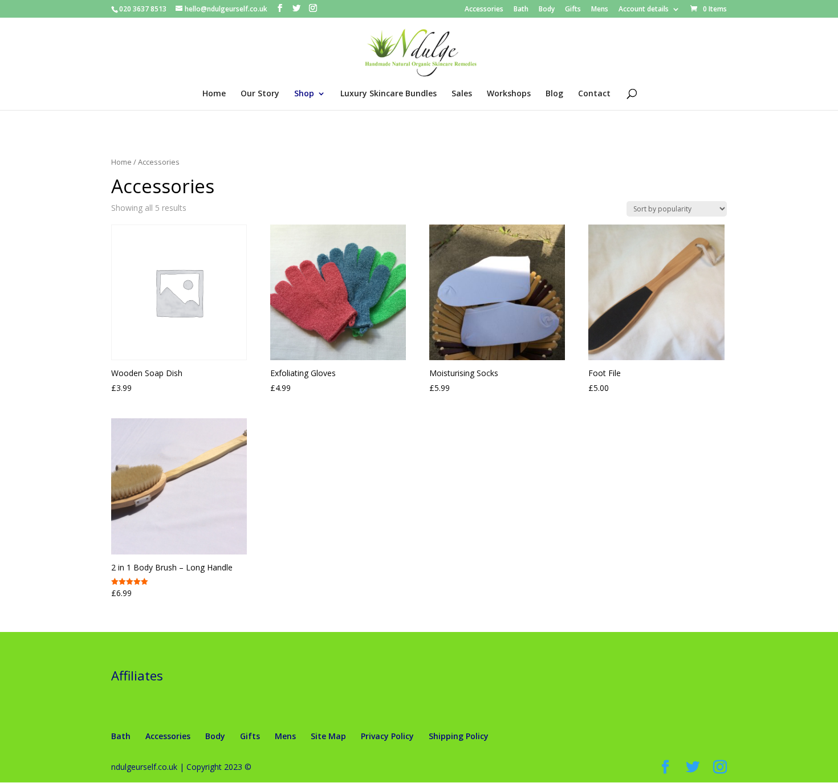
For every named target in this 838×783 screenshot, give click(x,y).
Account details (644, 10)
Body (547, 10)
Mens (599, 10)
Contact (594, 94)
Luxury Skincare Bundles (388, 94)
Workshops (509, 94)
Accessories (484, 10)
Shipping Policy (459, 736)
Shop (304, 94)
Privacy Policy (387, 736)
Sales (461, 94)
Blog (554, 94)
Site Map (328, 736)
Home (214, 94)
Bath (521, 10)
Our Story (260, 94)
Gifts (573, 10)
